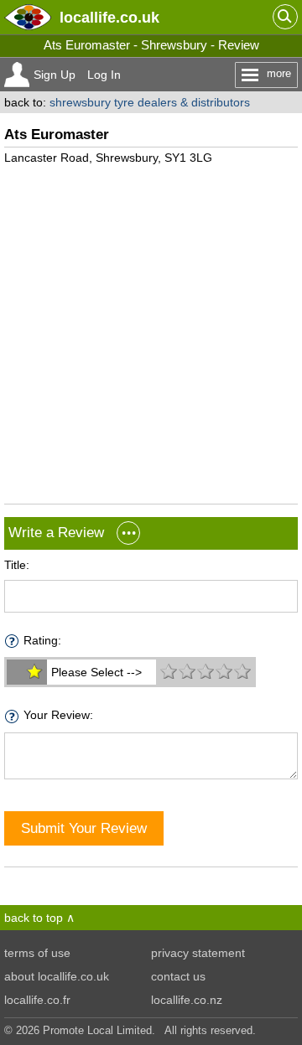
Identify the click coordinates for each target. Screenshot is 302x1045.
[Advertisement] (151, 328)
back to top (33, 917)
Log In (104, 74)
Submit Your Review (84, 828)
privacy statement (198, 953)
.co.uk (109, 17)
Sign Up (55, 74)
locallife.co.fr (37, 999)
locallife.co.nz (186, 999)
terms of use (37, 953)
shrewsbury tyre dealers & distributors (149, 102)
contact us (178, 976)
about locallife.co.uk (56, 976)
